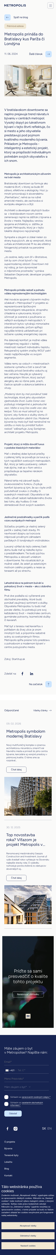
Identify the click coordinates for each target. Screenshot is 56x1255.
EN (49, 1128)
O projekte (9, 1141)
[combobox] (10, 1070)
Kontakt (8, 1175)
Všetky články (40, 710)
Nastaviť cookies (28, 1246)
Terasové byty (11, 1155)
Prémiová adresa (15, 26)
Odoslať (13, 1113)
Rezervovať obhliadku (28, 994)
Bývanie (8, 1148)
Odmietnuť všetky (28, 1236)
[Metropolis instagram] (15, 1129)
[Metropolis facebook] (7, 1129)
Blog (6, 1168)
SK (44, 1128)
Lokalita (8, 1162)
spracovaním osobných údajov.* (36, 1097)
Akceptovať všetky (28, 1226)
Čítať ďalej (16, 769)
